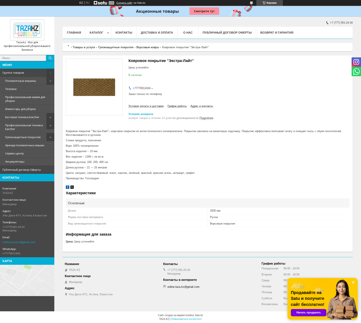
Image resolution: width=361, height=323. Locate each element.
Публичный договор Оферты (22, 170)
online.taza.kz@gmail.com (19, 242)
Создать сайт (124, 2)
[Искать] (50, 58)
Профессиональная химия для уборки (25, 99)
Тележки (11, 89)
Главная (74, 32)
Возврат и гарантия (276, 32)
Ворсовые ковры (147, 47)
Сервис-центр (14, 153)
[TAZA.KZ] (27, 30)
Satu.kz (199, 315)
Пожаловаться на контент (186, 319)
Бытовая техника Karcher (22, 117)
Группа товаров (13, 72)
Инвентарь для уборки (20, 109)
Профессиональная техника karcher (24, 127)
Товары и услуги (84, 47)
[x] (72, 187)
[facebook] (67, 187)
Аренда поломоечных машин (24, 145)
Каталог (96, 32)
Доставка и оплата (157, 32)
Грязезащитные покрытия (23, 137)
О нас (188, 32)
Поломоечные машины (20, 81)
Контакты (124, 32)
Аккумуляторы (14, 161)
